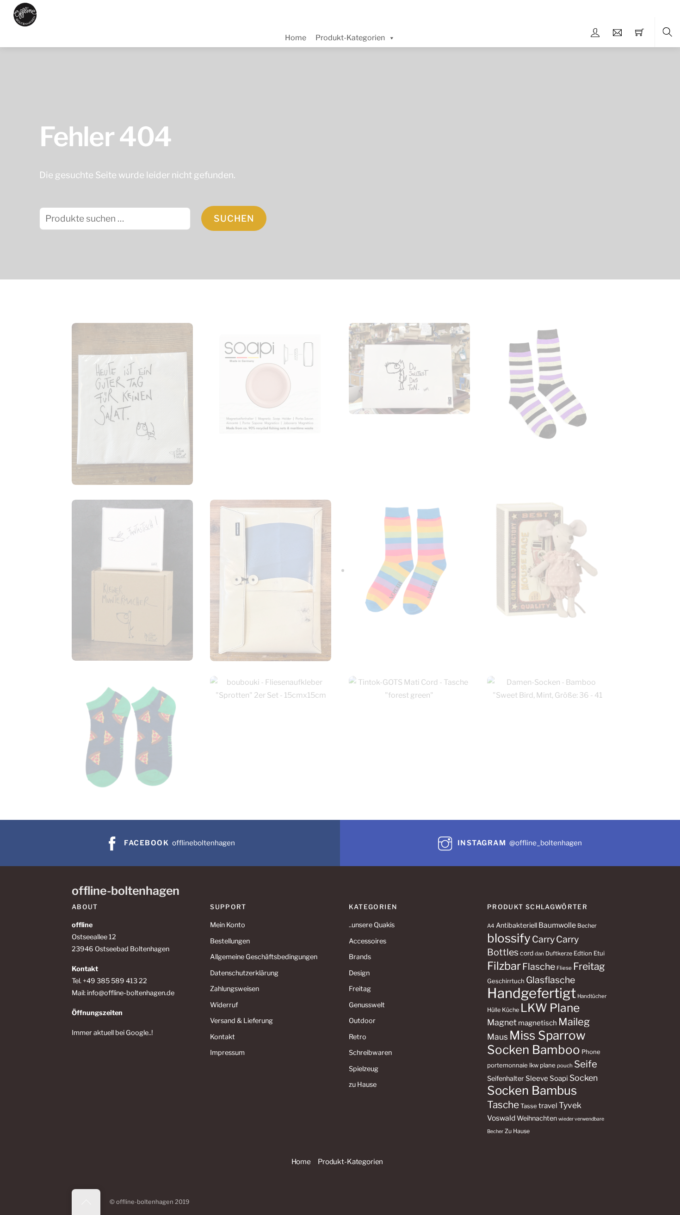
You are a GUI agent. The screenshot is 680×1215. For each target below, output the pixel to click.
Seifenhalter (505, 1078)
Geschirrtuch (506, 981)
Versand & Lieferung (241, 1021)
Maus (497, 1036)
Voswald (501, 1118)
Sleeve (536, 1078)
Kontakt (222, 1037)
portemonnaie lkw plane (521, 1065)
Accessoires (367, 941)
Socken (583, 1078)
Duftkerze (558, 953)
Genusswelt (367, 1005)
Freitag (360, 989)
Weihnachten (537, 1118)
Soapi (559, 1078)
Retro (357, 1037)
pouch (565, 1065)
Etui (599, 953)
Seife (585, 1064)
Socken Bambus (532, 1090)
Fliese (564, 968)
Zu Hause (517, 1131)
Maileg (574, 1022)
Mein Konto (227, 925)
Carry (543, 939)
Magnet (502, 1022)
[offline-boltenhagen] (25, 13)
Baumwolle (557, 925)
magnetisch (537, 1022)
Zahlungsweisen (234, 989)
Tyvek (570, 1105)
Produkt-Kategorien (350, 37)
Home (295, 37)
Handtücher (591, 996)
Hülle (494, 1009)
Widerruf (224, 1005)
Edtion (583, 953)
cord (526, 953)
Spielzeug (363, 1069)
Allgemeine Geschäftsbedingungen (263, 957)
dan (539, 953)
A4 (491, 926)
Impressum (227, 1052)
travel (547, 1105)
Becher (587, 925)
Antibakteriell (516, 925)
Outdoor (362, 1021)
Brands (360, 957)
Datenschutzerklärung (244, 973)
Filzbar (504, 966)
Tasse (528, 1106)
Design (359, 973)
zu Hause (363, 1084)
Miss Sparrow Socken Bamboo (536, 1042)
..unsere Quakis (372, 925)
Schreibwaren (370, 1052)
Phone (590, 1051)
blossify (509, 938)
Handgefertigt (531, 993)
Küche (510, 1009)
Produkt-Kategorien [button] (350, 1161)
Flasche (538, 966)
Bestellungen (230, 941)
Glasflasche (550, 980)
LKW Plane (550, 1008)
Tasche (503, 1104)
